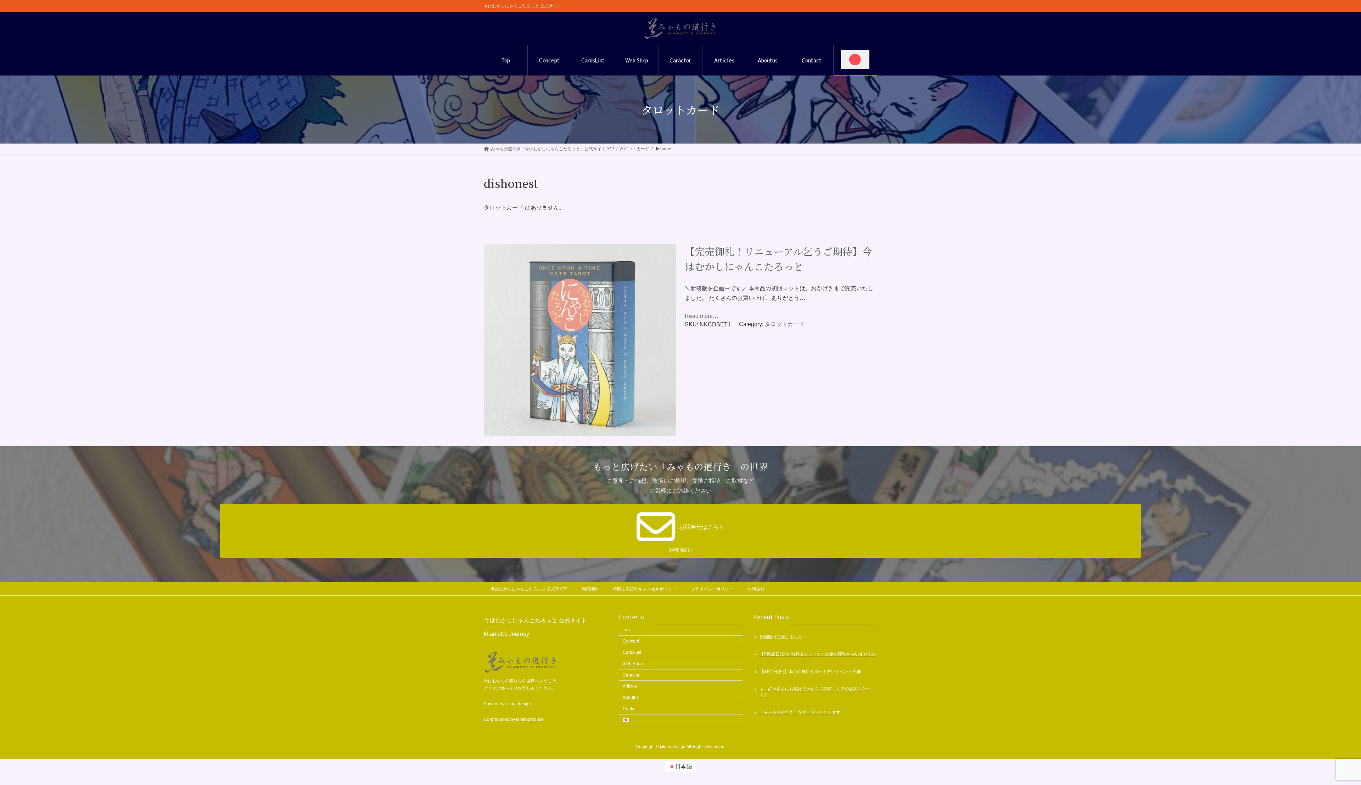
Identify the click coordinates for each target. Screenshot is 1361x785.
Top (626, 629)
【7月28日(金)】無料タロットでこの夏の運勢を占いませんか (818, 654)
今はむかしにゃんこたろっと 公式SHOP (529, 589)
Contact (630, 708)
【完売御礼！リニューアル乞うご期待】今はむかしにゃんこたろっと (778, 258)
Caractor (631, 674)
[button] (680, 531)
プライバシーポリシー (712, 589)
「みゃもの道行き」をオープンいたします (800, 712)
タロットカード (785, 324)
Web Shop (633, 663)
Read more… (701, 316)
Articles (630, 686)
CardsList (632, 652)
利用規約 (590, 589)
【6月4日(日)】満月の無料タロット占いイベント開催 (810, 671)
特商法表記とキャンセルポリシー (645, 589)
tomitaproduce (530, 719)
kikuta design (518, 703)
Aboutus (631, 697)
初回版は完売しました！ (783, 636)
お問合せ (755, 589)
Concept (631, 641)
